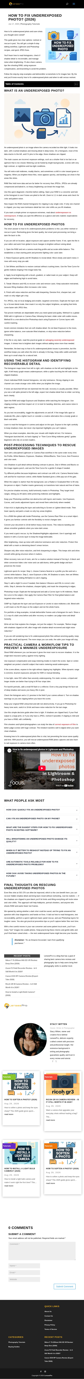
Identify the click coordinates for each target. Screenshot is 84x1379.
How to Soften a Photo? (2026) (20, 1100)
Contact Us (49, 1316)
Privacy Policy (50, 1325)
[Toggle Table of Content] (75, 84)
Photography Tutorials (30, 24)
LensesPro (48, 1375)
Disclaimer (48, 1320)
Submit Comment (64, 1286)
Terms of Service (51, 1329)
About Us (48, 1311)
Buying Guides (14, 1347)
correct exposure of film (65, 724)
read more (8, 1114)
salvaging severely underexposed (59, 340)
